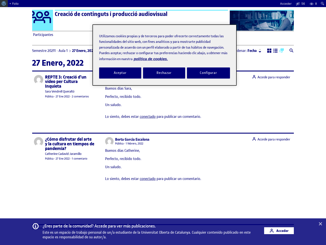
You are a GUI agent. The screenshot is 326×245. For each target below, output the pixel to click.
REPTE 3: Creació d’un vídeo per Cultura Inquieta (65, 82)
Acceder (282, 230)
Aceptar (120, 73)
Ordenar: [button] (245, 50)
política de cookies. (151, 59)
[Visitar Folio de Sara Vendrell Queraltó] (38, 79)
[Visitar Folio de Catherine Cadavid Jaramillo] (38, 141)
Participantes (43, 34)
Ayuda (213, 34)
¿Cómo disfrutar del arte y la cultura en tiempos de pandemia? (69, 144)
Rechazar (164, 73)
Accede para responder (273, 77)
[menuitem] (4, 3)
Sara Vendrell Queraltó (60, 91)
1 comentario (79, 158)
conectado (148, 116)
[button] (269, 51)
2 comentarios (80, 96)
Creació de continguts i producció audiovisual (111, 14)
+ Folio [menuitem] (14, 3)
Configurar (208, 73)
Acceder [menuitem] (286, 3)
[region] (164, 54)
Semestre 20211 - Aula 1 (50, 50)
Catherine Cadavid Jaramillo (63, 154)
